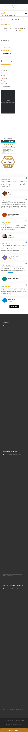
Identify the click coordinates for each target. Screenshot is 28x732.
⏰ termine (4, 83)
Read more (7, 186)
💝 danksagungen (5, 86)
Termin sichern (14, 730)
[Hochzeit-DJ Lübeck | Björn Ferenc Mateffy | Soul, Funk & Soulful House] (4, 13)
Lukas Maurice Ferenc (17, 724)
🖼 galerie (3, 75)
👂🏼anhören (4, 67)
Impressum (14, 720)
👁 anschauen (4, 70)
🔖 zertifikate (4, 78)
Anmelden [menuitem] (3, 1)
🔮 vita (3, 73)
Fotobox (9, 19)
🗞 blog (3, 81)
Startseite (3, 19)
